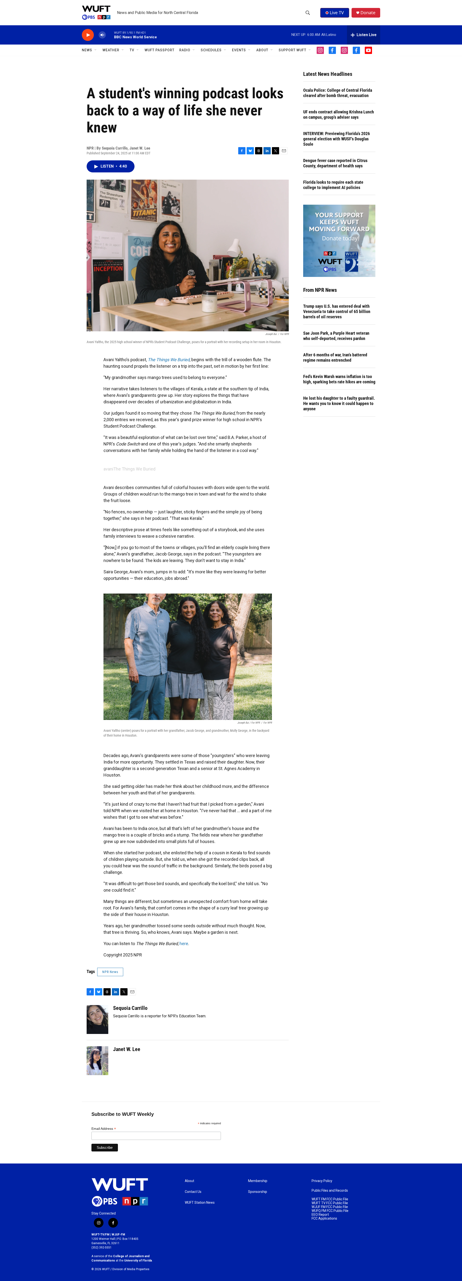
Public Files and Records (330, 1190)
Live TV (337, 12)
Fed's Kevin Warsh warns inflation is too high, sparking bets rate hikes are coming (339, 379)
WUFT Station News (200, 1202)
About (189, 1181)
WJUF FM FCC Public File (330, 1207)
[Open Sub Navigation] (96, 50)
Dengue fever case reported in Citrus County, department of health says (335, 163)
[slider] (110, 34)
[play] (88, 35)
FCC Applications (324, 1218)
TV (132, 50)
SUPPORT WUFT (292, 50)
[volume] (102, 35)
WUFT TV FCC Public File (330, 1203)
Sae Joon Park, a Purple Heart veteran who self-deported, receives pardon (336, 336)
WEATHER (111, 50)
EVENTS (239, 50)
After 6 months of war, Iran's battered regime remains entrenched (335, 357)
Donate (367, 12)
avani (108, 468)
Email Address (103, 1128)
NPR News (110, 972)
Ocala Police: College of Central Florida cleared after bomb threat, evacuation (337, 93)
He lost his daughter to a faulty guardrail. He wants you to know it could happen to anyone (339, 403)
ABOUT (262, 50)
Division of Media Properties (130, 1269)
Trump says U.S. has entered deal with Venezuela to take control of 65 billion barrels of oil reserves (336, 311)
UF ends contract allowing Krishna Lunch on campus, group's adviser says (338, 114)
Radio (184, 50)
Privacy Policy (322, 1181)
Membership (257, 1181)
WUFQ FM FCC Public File (330, 1211)
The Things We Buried (134, 468)
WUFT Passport (159, 50)
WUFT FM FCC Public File (330, 1199)
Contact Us (193, 1192)
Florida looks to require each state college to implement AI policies (333, 185)
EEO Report (320, 1214)
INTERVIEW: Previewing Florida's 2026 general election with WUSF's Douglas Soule (336, 139)
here (184, 943)
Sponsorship (257, 1192)
